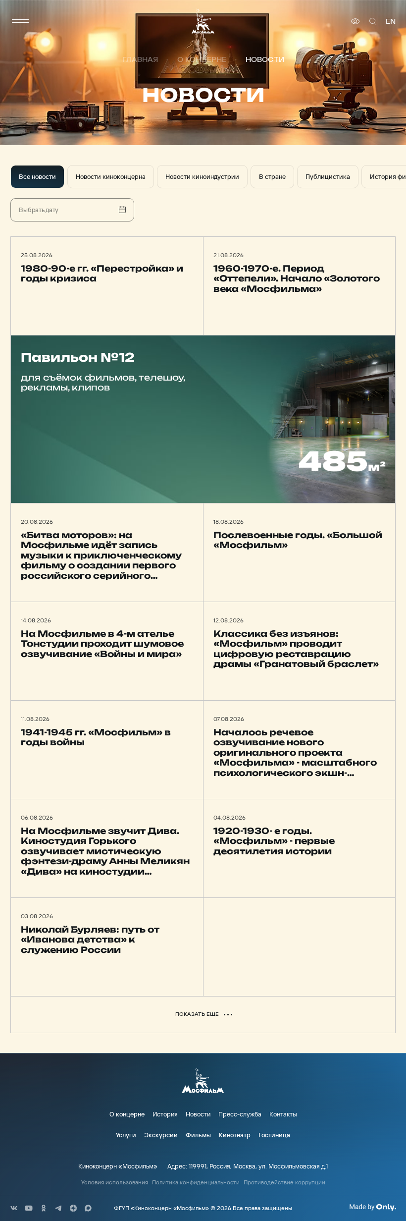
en (391, 21)
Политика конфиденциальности (196, 1182)
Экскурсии (161, 1135)
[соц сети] (14, 1208)
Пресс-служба (239, 1114)
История (165, 1114)
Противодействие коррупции (284, 1182)
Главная (140, 59)
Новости (198, 1114)
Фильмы (198, 1135)
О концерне (201, 59)
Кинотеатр (235, 1135)
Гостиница (274, 1135)
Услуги (126, 1135)
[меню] (20, 21)
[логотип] (203, 21)
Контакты (283, 1114)
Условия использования (114, 1182)
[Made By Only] (372, 1207)
